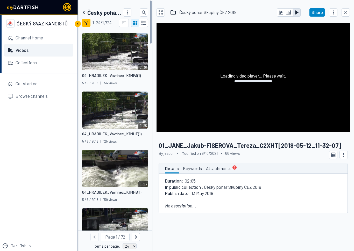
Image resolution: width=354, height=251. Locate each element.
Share (317, 12)
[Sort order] (124, 23)
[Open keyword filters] (86, 23)
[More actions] (333, 12)
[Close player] (346, 12)
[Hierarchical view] (143, 23)
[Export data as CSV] (333, 155)
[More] (127, 12)
